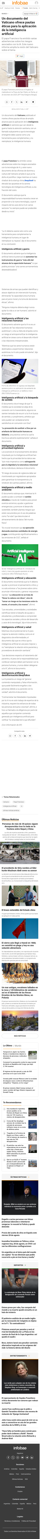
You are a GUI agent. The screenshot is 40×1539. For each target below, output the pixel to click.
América (6, 1469)
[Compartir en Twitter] (17, 102)
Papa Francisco (19, 802)
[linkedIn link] (31, 1457)
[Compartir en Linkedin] (22, 102)
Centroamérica (26, 1474)
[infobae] (20, 3)
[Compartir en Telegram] (26, 102)
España (21, 1469)
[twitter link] (13, 1457)
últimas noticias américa (11, 810)
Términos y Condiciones (12, 1521)
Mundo (4, 13)
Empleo (20, 1491)
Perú (17, 1474)
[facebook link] (8, 1457)
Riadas (16, 8)
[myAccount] (36, 3)
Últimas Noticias (17, 1479)
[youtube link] (22, 1457)
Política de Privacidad (29, 1521)
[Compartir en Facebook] (12, 102)
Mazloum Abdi (8, 8)
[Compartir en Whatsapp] (7, 102)
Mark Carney (32, 8)
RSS (26, 1479)
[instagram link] (17, 1457)
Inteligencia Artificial (9, 806)
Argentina (7, 1503)
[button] (3, 3)
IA (21, 806)
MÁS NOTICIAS (20, 1036)
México (11, 1474)
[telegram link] (27, 1457)
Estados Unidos (31, 1469)
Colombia (14, 1469)
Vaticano (6, 802)
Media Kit (20, 1509)
